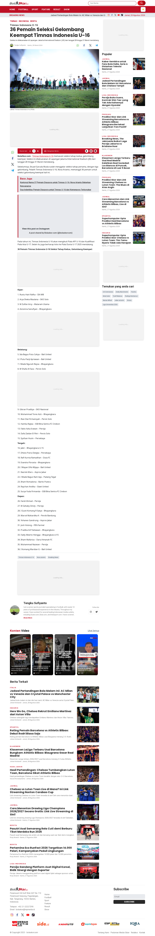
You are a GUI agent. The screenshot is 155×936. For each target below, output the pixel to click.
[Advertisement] (54, 129)
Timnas (13, 21)
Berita (33, 21)
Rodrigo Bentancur (131, 296)
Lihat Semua (93, 630)
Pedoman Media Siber (120, 932)
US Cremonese (108, 292)
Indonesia (24, 21)
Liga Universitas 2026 (110, 304)
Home (12, 9)
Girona (129, 300)
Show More (27, 618)
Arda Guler (106, 296)
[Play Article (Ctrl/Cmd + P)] (86, 151)
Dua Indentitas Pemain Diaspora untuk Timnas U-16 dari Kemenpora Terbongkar (55, 190)
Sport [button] (46, 900)
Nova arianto (41, 557)
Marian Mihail (107, 300)
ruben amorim (119, 300)
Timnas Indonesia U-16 (42, 156)
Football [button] (47, 897)
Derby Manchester (122, 292)
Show (67, 9)
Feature (46, 9)
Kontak (142, 932)
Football (23, 9)
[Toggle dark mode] (143, 9)
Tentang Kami (103, 932)
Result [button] (47, 906)
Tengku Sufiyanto (20, 45)
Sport (35, 9)
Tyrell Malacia (117, 296)
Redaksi (134, 932)
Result (56, 9)
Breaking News (53, 557)
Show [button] (46, 909)
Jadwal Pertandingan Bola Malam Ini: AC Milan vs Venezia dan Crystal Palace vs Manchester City (57, 15)
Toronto (133, 292)
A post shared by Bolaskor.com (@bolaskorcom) (50, 233)
